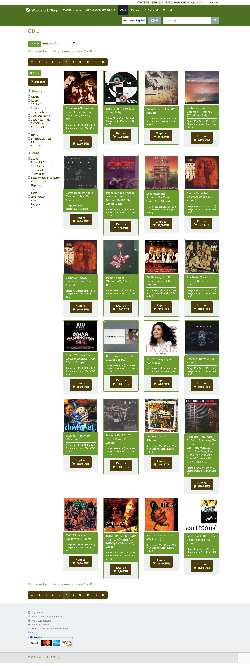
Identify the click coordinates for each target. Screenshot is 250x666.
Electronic (37, 173)
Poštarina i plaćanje (40, 620)
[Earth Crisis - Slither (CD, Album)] (161, 514)
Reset (33, 43)
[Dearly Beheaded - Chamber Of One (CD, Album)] (202, 172)
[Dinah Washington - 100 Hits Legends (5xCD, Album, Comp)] (80, 336)
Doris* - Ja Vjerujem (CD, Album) (159, 360)
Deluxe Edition (40, 119)
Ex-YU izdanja (72, 10)
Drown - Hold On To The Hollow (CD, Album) (118, 439)
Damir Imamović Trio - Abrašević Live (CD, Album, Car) (80, 196)
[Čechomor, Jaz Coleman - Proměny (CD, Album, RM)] (202, 87)
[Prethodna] (32, 62)
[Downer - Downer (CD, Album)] (202, 338)
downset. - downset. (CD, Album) (78, 437)
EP (32, 131)
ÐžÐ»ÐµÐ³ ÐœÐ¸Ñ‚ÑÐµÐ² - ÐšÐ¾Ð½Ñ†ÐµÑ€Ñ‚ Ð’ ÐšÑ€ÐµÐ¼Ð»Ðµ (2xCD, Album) (121, 541)
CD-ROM (35, 104)
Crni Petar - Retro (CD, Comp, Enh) (120, 110)
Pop (33, 200)
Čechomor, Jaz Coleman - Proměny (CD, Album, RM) (199, 111)
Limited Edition (40, 138)
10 (80, 62)
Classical (36, 170)
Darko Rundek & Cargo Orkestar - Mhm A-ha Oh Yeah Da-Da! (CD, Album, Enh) (120, 198)
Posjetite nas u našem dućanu (46, 616)
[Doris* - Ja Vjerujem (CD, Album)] (161, 338)
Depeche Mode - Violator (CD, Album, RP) (119, 281)
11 (88, 62)
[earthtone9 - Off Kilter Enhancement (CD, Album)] (202, 515)
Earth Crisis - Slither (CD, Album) (159, 537)
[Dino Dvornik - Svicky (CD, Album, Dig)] (121, 336)
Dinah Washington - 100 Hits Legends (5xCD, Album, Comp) (80, 358)
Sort (35, 73)
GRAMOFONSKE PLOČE (100, 10)
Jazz (33, 189)
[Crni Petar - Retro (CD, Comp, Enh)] (121, 88)
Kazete (135, 10)
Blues (34, 158)
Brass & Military (41, 162)
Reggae (35, 204)
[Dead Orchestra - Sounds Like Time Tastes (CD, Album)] (161, 173)
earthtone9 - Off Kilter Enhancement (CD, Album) (201, 539)
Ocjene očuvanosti (40, 624)
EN (217, 2)
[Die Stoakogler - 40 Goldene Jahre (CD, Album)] (161, 256)
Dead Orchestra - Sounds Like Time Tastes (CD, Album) (158, 197)
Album (34, 96)
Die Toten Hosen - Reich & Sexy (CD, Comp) (198, 281)
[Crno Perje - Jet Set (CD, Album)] (161, 88)
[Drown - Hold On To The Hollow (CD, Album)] (121, 415)
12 (96, 62)
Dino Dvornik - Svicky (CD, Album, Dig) (120, 357)
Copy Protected (40, 115)
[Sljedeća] (104, 62)
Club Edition (38, 108)
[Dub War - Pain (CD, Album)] (161, 415)
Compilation (38, 112)
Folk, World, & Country (45, 177)
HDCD (34, 134)
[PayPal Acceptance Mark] (50, 641)
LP (32, 142)
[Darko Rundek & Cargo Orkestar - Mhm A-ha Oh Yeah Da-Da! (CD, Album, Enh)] (121, 172)
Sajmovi (152, 10)
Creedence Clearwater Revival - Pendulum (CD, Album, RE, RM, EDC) (79, 114)
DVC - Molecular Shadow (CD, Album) (78, 537)
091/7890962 (37, 612)
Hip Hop (36, 185)
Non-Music (38, 196)
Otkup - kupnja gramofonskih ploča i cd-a (49, 630)
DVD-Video (37, 123)
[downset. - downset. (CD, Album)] (80, 415)
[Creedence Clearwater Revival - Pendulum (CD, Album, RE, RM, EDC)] (80, 87)
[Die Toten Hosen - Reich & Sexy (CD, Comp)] (202, 256)
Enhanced (37, 127)
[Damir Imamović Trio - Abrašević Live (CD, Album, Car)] (80, 172)
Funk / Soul (38, 181)
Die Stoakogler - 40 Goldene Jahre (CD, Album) (158, 280)
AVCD (34, 100)
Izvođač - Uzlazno (61, 43)
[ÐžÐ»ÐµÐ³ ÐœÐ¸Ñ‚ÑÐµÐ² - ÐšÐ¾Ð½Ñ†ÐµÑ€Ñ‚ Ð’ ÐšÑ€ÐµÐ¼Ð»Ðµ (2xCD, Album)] (121, 515)
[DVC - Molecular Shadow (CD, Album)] (80, 514)
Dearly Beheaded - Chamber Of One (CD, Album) (200, 197)
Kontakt (168, 10)
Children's (37, 166)
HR (211, 2)
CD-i (123, 10)
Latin (34, 192)
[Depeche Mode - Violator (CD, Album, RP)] (121, 257)
